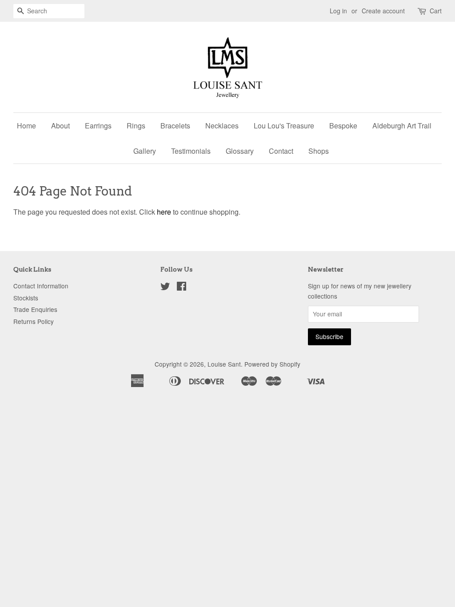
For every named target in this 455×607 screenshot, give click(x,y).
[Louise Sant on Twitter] (165, 287)
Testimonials (191, 151)
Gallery (144, 151)
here (164, 212)
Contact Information (40, 285)
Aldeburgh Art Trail (401, 125)
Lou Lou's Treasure (284, 125)
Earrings (98, 125)
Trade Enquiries (35, 309)
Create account (383, 10)
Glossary (240, 151)
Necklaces (222, 125)
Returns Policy (33, 321)
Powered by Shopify (272, 363)
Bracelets (175, 125)
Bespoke (343, 125)
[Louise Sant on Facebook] (181, 287)
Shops (318, 151)
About (60, 125)
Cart (436, 10)
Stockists (25, 297)
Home (26, 125)
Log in (338, 10)
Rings (136, 125)
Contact (281, 151)
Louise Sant (224, 363)
